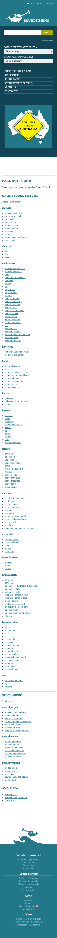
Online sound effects (17, 71)
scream (8, 437)
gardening (9, 501)
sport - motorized (12, 481)
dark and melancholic (14, 751)
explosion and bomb (14, 680)
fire (6, 254)
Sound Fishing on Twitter (27, 919)
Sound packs (12, 79)
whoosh (8, 616)
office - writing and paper (16, 519)
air (6, 251)
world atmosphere (13, 341)
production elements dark (16, 607)
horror (7, 404)
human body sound (13, 425)
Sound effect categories (19, 47)
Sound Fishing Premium (18, 83)
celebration (10, 457)
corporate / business (14, 748)
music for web (11, 771)
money (8, 566)
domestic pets (11, 225)
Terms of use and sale (28, 884)
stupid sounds (11, 487)
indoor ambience (12, 320)
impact (8, 548)
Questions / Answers (28, 878)
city (6, 286)
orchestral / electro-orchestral (18, 721)
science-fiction (11, 610)
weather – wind (11, 338)
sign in (49, 3)
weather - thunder (13, 332)
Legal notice (28, 887)
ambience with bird (13, 213)
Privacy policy (28, 890)
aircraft (8, 627)
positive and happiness (15, 754)
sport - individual (12, 478)
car (6, 636)
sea (6, 326)
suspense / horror (13, 757)
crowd (7, 419)
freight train (10, 648)
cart (32, 3)
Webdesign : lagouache (27, 925)
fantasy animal (11, 228)
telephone (9, 525)
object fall (9, 551)
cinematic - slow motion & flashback (21, 586)
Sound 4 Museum (27, 906)
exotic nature (11, 317)
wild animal (10, 240)
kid (6, 431)
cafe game (9, 454)
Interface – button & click (16, 595)
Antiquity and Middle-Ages (17, 352)
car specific (10, 639)
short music (10, 774)
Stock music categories (18, 57)
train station (10, 666)
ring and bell (10, 522)
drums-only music (13, 715)
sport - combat (11, 475)
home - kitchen (11, 378)
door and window (12, 366)
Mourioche (27, 909)
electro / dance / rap (14, 718)
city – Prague (11, 293)
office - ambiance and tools (17, 516)
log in (40, 3)
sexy (7, 440)
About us (10, 87)
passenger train (12, 660)
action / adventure (13, 742)
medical (8, 563)
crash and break (12, 542)
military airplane (12, 654)
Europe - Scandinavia (14, 310)
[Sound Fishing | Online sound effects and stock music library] (28, 26)
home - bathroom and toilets (17, 372)
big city (8, 284)
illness (8, 427)
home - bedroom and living (17, 375)
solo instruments (12, 727)
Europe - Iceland (12, 305)
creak (7, 545)
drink (7, 369)
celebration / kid (12, 745)
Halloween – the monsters (16, 401)
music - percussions (14, 469)
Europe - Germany (13, 301)
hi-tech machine (12, 507)
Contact (28, 903)
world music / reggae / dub (17, 730)
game (7, 466)
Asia (7, 274)
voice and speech (13, 443)
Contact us (11, 91)
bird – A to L (10, 219)
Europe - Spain (11, 314)
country (8, 296)
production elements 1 (15, 604)
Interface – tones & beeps (16, 598)
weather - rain (11, 329)
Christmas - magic (13, 463)
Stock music (11, 75)
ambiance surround (13, 272)
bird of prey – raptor (14, 216)
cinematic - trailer (13, 592)
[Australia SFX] (28, 147)
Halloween (9, 398)
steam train (10, 663)
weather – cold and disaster (17, 334)
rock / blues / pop (13, 724)
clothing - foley (11, 539)
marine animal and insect (16, 237)
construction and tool (14, 498)
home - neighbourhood (15, 381)
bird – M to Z (10, 222)
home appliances (12, 387)
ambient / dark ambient (15, 712)
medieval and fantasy (14, 355)
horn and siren (11, 651)
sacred (8, 569)
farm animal (10, 231)
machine (9, 510)
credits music (11, 768)
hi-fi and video (11, 504)
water (7, 257)
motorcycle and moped (15, 657)
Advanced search (47, 40)
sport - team (10, 484)
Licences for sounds (28, 881)
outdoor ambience (13, 322)
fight (7, 683)
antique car (10, 630)
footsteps (9, 422)
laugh (7, 434)
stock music (10, 780)
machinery (9, 513)
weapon (8, 686)
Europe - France (12, 298)
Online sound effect (11, 202)
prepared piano (11, 601)
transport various (12, 669)
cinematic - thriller (13, 589)
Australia (9, 281)
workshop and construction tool (19, 528)
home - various (11, 384)
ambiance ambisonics (15, 269)
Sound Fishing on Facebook (27, 922)
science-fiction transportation (18, 613)
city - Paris (10, 289)
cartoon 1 (9, 580)
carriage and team (13, 645)
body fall (9, 415)
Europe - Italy (11, 308)
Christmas (9, 460)
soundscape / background (16, 777)
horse (7, 234)
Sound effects (28, 862)
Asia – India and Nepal (15, 277)
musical (8, 472)
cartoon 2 (9, 583)
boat (7, 633)
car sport (9, 642)
